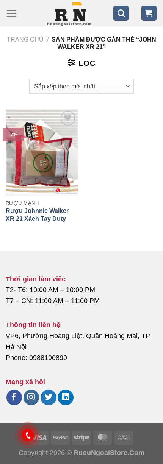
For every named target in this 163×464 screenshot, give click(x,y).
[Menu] (11, 13)
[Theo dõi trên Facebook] (14, 397)
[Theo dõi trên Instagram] (31, 397)
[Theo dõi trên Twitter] (48, 397)
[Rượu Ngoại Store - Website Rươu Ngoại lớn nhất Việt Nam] (69, 13)
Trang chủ (25, 39)
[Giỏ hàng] (149, 13)
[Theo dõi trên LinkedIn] (65, 397)
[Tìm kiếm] (121, 13)
